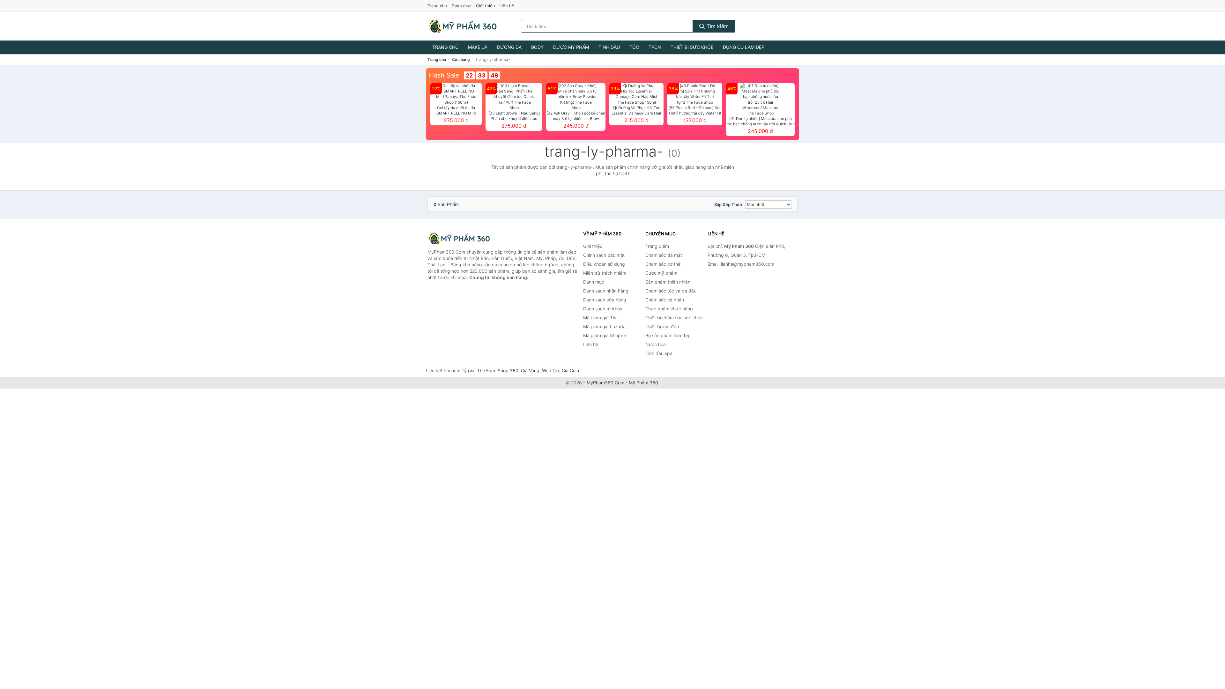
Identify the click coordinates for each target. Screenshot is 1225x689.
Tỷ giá (468, 370)
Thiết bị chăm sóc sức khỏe (674, 317)
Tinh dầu (609, 47)
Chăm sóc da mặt (663, 255)
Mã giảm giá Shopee (604, 335)
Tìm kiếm (717, 26)
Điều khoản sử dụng (604, 264)
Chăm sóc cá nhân (664, 299)
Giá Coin (570, 370)
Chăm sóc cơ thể (662, 264)
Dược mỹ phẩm (571, 47)
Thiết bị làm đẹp (662, 326)
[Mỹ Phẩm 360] (459, 238)
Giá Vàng (530, 370)
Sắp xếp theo (728, 204)
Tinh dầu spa (658, 353)
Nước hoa (655, 344)
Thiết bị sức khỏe (692, 47)
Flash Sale (443, 75)
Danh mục (461, 5)
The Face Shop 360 (497, 370)
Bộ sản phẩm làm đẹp (668, 335)
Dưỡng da (509, 47)
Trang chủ (437, 5)
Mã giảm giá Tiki (600, 317)
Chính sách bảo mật (604, 255)
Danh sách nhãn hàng (605, 290)
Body (537, 47)
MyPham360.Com (605, 382)
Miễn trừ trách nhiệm (604, 273)
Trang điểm (657, 246)
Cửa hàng (461, 59)
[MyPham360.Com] (462, 26)
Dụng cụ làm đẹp (743, 47)
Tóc (634, 47)
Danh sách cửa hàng (604, 299)
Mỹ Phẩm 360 (643, 382)
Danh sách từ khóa (602, 308)
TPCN (655, 47)
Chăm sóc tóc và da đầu (670, 290)
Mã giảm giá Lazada (604, 326)
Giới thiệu (485, 5)
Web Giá (550, 370)
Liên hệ (507, 5)
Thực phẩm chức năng (669, 308)
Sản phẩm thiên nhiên (667, 282)
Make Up (477, 47)
